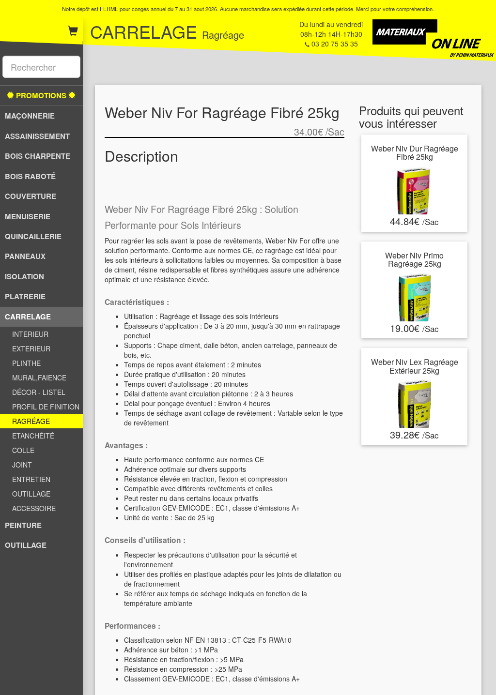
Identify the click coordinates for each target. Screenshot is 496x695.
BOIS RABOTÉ (30, 176)
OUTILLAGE (31, 494)
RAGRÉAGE (31, 421)
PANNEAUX (25, 256)
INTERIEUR (30, 334)
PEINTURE (23, 525)
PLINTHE (26, 363)
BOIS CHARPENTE (37, 156)
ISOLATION (24, 276)
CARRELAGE (28, 316)
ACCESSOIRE (34, 508)
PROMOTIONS (41, 95)
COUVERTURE (30, 196)
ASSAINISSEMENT (37, 136)
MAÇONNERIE (30, 115)
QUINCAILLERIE (33, 236)
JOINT (22, 464)
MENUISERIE (27, 216)
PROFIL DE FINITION (45, 406)
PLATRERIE (25, 296)
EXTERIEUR (31, 348)
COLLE (23, 450)
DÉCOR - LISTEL (38, 392)
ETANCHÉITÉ (33, 435)
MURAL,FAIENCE (39, 377)
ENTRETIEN (31, 479)
